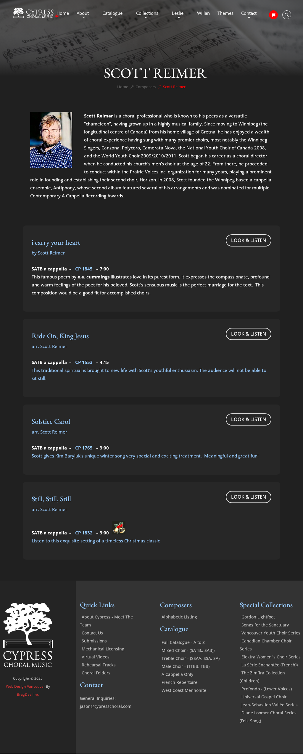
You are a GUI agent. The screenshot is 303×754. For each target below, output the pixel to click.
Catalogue (112, 13)
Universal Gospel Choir (264, 697)
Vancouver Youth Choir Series (270, 633)
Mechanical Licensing (103, 649)
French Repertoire (179, 682)
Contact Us (92, 633)
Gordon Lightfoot (258, 617)
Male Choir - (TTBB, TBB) (185, 666)
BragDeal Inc (28, 694)
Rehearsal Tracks (99, 665)
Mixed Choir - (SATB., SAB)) (188, 650)
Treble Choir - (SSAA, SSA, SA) (191, 658)
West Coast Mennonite (184, 690)
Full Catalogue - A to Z (183, 642)
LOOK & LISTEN (248, 240)
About (83, 13)
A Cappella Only (177, 674)
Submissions (94, 641)
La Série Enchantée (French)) (269, 665)
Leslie (177, 13)
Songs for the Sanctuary (265, 625)
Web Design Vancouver (26, 686)
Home (63, 13)
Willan (203, 13)
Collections (147, 13)
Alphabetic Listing (179, 617)
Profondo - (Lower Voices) (266, 689)
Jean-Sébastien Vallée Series (269, 705)
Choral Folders (96, 673)
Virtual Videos (95, 657)
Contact (249, 13)
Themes (225, 13)
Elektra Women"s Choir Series (271, 657)
